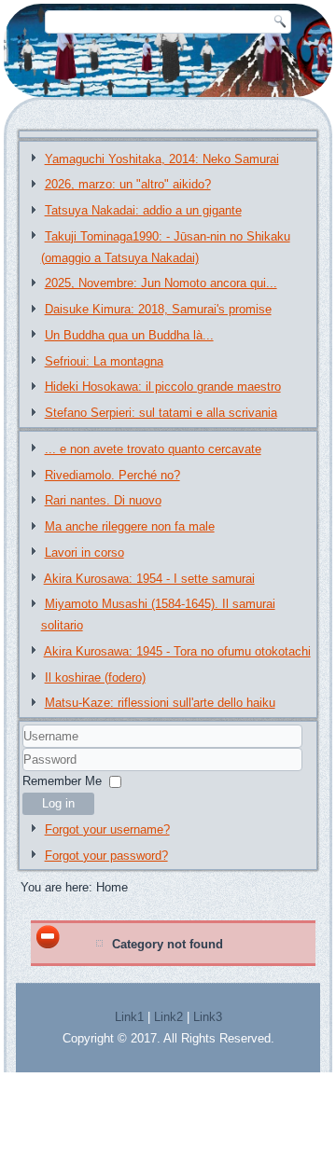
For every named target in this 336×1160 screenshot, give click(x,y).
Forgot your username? (107, 829)
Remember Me (62, 781)
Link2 (168, 1017)
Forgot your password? (106, 856)
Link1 (129, 1017)
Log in (58, 803)
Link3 (207, 1017)
